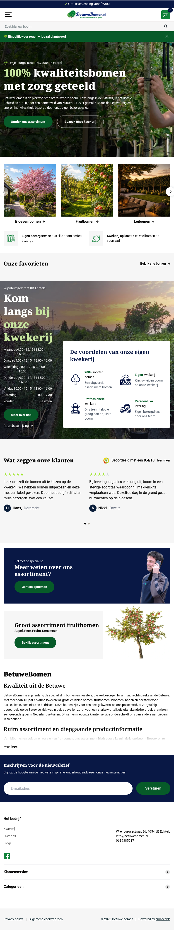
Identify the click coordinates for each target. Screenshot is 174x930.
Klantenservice (16, 872)
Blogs (8, 843)
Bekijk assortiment (35, 642)
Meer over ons (21, 415)
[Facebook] (7, 856)
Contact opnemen (34, 587)
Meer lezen (11, 746)
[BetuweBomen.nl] (87, 14)
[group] (30, 194)
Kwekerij (9, 829)
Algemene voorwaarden (46, 919)
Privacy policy (14, 919)
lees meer (163, 460)
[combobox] (87, 26)
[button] (85, 523)
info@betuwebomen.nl (132, 836)
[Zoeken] (166, 26)
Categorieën (14, 886)
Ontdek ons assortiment (28, 121)
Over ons (10, 836)
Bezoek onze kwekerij (80, 121)
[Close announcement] (167, 36)
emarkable (163, 919)
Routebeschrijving (16, 426)
